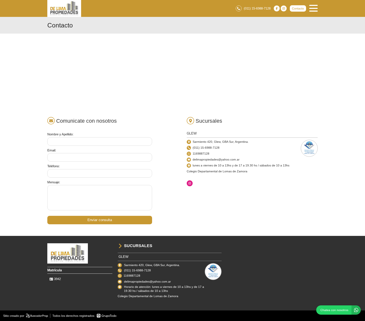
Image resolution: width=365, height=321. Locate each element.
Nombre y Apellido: (60, 134)
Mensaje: (53, 182)
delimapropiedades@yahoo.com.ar (147, 281)
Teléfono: (53, 166)
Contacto (298, 8)
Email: (51, 150)
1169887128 (201, 153)
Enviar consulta (99, 220)
